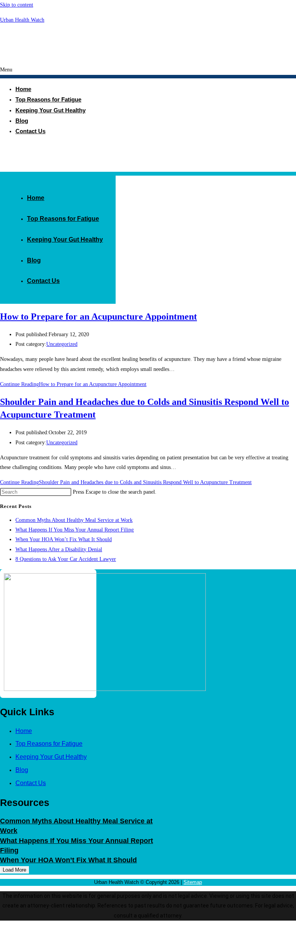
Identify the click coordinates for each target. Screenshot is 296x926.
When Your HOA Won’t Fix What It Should (63, 539)
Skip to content (16, 5)
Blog (34, 260)
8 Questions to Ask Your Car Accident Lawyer (65, 559)
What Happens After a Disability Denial (58, 549)
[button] (148, 71)
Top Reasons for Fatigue (48, 99)
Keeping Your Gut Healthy (50, 110)
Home (35, 198)
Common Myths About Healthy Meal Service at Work (74, 520)
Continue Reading (73, 384)
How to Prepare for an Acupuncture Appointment (98, 316)
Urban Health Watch (22, 20)
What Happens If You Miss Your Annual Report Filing (74, 530)
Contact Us (30, 131)
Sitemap (192, 882)
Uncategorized (61, 344)
